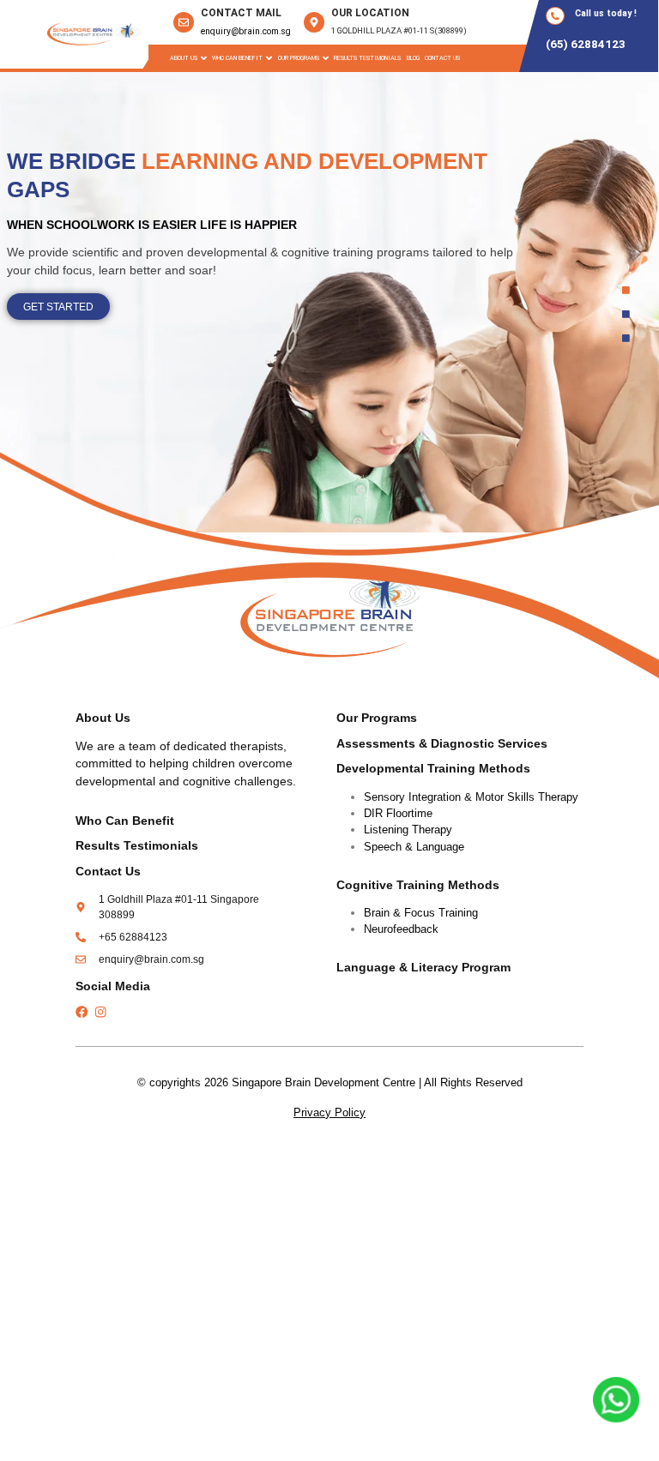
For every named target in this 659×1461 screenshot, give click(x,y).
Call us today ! (606, 13)
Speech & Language (414, 846)
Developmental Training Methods (433, 768)
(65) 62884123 (586, 44)
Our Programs (376, 718)
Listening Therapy (408, 829)
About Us (183, 58)
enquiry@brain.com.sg (246, 31)
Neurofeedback (401, 929)
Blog (413, 58)
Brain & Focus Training (421, 912)
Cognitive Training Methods (417, 885)
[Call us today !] (555, 16)
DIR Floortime (398, 813)
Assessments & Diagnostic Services (441, 743)
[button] (188, 58)
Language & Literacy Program (423, 967)
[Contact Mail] (183, 22)
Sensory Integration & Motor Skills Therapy (471, 797)
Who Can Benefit (237, 58)
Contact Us (442, 58)
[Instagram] (100, 1012)
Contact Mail (241, 13)
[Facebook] (82, 1012)
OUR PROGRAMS (298, 58)
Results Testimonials (367, 58)
